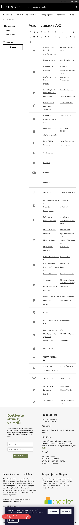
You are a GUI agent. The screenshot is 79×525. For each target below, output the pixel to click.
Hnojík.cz (46, 163)
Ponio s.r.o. (47, 300)
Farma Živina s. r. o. (67, 141)
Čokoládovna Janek (66, 103)
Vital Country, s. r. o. (50, 370)
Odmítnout (52, 512)
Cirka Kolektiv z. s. (66, 90)
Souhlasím (65, 512)
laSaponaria (47, 217)
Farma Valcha (48, 141)
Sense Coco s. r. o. (50, 330)
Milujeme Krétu (49, 240)
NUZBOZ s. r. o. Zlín (67, 274)
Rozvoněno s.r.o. (66, 321)
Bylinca (46, 84)
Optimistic (47, 290)
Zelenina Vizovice (66, 390)
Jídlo (8, 30)
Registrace (74, 1)
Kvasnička (47, 207)
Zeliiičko (46, 394)
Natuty (62, 267)
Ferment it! (47, 145)
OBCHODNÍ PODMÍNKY (50, 459)
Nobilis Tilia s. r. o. (50, 274)
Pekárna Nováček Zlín (51, 297)
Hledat (13, 47)
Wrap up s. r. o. (65, 378)
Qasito (45, 312)
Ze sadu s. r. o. (48, 390)
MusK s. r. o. (64, 247)
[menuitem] (8, 14)
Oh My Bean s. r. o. (50, 286)
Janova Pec (47, 192)
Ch (63, 32)
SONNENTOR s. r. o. (67, 334)
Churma (46, 173)
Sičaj (61, 330)
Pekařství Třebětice (67, 297)
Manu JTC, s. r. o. (49, 230)
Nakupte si (9, 26)
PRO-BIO (46, 304)
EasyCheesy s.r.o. (49, 128)
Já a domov (10, 35)
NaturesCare (64, 263)
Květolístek (64, 207)
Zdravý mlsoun (65, 386)
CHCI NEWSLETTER (20, 455)
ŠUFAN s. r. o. (48, 349)
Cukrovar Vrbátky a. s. (68, 96)
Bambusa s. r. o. (49, 60)
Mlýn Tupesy (48, 247)
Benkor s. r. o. (48, 67)
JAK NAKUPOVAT (48, 456)
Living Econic (64, 217)
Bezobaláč (63, 67)
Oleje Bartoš (64, 286)
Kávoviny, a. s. (65, 200)
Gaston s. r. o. (48, 153)
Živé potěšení (48, 400)
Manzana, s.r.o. (65, 230)
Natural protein (49, 263)
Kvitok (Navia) (48, 211)
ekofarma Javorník (49, 135)
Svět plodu (64, 340)
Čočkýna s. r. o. (48, 103)
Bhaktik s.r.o (47, 71)
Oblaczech (47, 280)
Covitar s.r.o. (48, 96)
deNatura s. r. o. (65, 115)
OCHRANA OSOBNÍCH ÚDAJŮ (53, 461)
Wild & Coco (48, 378)
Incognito (46, 182)
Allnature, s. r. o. (49, 54)
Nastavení (12, 520)
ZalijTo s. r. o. (48, 386)
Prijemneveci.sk (65, 300)
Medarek (46, 234)
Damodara (47, 115)
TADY (44, 448)
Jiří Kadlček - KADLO (67, 192)
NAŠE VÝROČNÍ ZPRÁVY (51, 463)
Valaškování (47, 366)
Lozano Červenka (49, 221)
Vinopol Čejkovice (66, 366)
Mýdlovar (46, 251)
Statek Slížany (48, 340)
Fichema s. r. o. (65, 145)
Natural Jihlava (65, 257)
